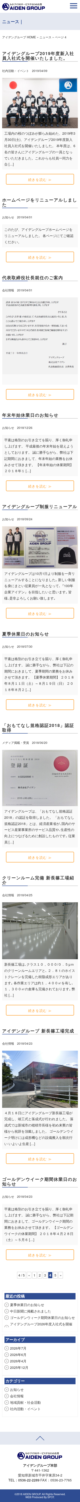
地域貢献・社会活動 (25, 1402)
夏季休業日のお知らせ (27, 1304)
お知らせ (8, 217)
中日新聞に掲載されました (30, 1311)
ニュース (45, 37)
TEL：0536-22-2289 (23, 1480)
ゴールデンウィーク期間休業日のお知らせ (42, 1317)
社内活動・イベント (16, 71)
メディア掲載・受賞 (16, 742)
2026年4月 (18, 1361)
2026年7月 (18, 1348)
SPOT (50, 1497)
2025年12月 (19, 1367)
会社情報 (8, 290)
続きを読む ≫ (40, 179)
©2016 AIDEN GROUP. (28, 1494)
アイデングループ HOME (19, 37)
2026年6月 (18, 1354)
